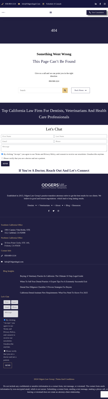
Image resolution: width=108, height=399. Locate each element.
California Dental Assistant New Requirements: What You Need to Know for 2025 (54, 293)
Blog (68, 205)
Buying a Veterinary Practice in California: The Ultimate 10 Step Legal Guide (51, 276)
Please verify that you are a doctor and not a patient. (24, 158)
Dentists (31, 205)
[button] (50, 12)
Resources (76, 205)
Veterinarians (44, 205)
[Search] (65, 90)
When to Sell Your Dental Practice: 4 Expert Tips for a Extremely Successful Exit (53, 281)
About (57, 205)
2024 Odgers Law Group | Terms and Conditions (54, 379)
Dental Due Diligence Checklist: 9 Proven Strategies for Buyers (46, 287)
